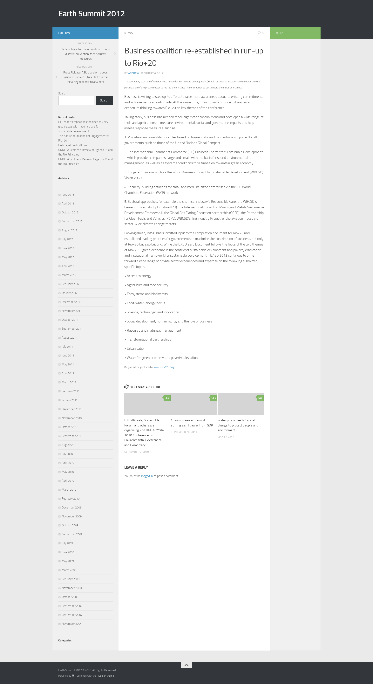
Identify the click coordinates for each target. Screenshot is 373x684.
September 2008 (72, 606)
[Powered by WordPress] (73, 675)
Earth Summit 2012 (91, 13)
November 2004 (72, 623)
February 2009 (70, 579)
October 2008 (70, 597)
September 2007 (72, 615)
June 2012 (68, 248)
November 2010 (72, 418)
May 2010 (68, 471)
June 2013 (68, 194)
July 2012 (67, 239)
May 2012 (68, 257)
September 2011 (72, 328)
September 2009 (72, 534)
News (128, 33)
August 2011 (69, 337)
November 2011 (72, 311)
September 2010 (72, 436)
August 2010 (69, 445)
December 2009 (71, 507)
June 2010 (68, 463)
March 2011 (69, 382)
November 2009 (72, 516)
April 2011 (68, 373)
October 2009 (70, 525)
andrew (133, 73)
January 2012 (70, 293)
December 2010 (71, 409)
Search (62, 93)
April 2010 (68, 480)
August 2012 (69, 230)
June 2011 (68, 355)
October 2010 (70, 427)
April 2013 (68, 203)
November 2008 (72, 588)
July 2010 (67, 454)
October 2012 (70, 212)
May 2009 (68, 561)
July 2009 (67, 543)
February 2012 (70, 284)
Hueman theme (105, 675)
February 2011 (70, 391)
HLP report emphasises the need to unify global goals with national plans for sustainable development (83, 126)
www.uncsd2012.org (164, 367)
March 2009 (69, 570)
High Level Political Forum (73, 145)
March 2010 (69, 489)
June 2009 (68, 552)
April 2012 (68, 266)
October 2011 (70, 319)
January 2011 (70, 400)
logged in (147, 476)
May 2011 (68, 364)
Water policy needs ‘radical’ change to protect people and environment (238, 425)
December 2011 (71, 302)
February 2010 (70, 498)
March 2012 (69, 275)
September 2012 (72, 221)
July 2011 (67, 346)
